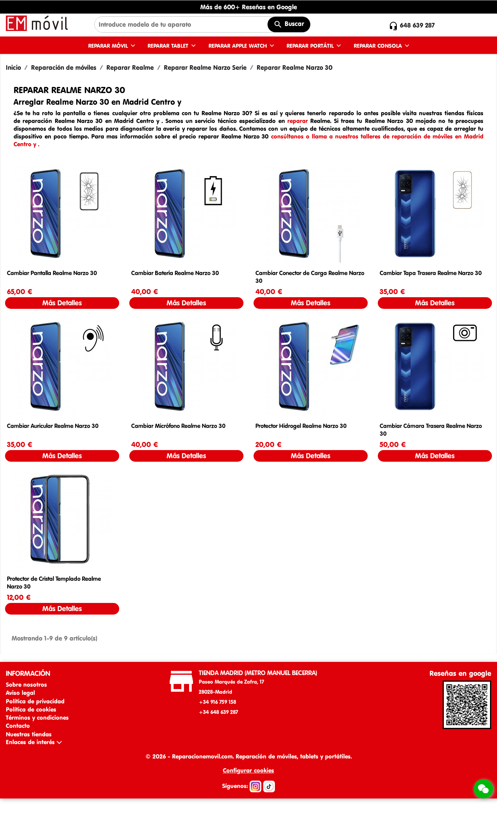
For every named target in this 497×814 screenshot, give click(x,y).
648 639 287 (417, 25)
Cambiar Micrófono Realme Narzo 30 (178, 426)
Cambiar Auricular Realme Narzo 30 (53, 426)
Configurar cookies (248, 770)
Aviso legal (20, 692)
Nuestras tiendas (29, 734)
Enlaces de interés (31, 742)
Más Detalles (62, 303)
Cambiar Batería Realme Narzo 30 (175, 273)
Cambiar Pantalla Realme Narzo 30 (52, 273)
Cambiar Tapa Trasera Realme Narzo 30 (431, 273)
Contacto (18, 725)
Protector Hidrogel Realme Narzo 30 (301, 426)
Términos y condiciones (37, 717)
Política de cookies (31, 709)
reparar (297, 121)
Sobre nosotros (26, 684)
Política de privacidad (35, 701)
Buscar (293, 24)
